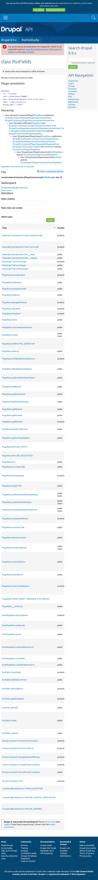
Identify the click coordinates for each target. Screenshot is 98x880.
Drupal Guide (46, 845)
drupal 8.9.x (8, 40)
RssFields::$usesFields (11, 672)
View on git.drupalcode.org (51, 171)
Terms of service (87, 853)
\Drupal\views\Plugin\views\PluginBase (40, 155)
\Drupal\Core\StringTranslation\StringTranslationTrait (32, 126)
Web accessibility (87, 845)
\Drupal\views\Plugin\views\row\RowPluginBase (41, 162)
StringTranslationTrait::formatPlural (17, 748)
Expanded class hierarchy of (17, 166)
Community (26, 842)
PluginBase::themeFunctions (14, 538)
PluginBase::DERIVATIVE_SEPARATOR (18, 344)
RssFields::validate (10, 733)
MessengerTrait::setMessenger (15, 269)
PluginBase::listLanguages (13, 476)
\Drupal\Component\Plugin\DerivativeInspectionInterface (29, 120)
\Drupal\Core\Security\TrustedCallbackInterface (33, 147)
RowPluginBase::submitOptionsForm (18, 647)
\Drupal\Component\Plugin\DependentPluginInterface (36, 144)
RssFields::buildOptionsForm (14, 680)
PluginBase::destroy (10, 351)
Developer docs (47, 851)
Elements (72, 107)
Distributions (65, 856)
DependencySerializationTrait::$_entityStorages (22, 235)
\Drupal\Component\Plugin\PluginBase (25, 134)
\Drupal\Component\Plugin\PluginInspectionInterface (28, 118)
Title (28, 228)
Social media (6, 848)
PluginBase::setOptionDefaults (15, 519)
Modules (64, 851)
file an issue (50, 822)
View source (6, 190)
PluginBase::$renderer (11, 313)
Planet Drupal (7, 845)
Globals (71, 94)
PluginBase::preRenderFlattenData (16, 502)
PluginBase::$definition (12, 282)
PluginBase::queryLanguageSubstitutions (19, 510)
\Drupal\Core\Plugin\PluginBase (26, 149)
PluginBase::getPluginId (12, 409)
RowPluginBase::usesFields (13, 658)
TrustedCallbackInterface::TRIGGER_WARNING (22, 809)
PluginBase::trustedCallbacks (14, 548)
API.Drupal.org (46, 853)
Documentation (47, 842)
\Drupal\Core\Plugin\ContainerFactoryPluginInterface (35, 139)
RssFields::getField (10, 708)
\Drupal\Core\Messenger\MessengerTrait (28, 131)
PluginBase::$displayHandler (14, 289)
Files (70, 96)
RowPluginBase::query (11, 634)
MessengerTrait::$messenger (14, 261)
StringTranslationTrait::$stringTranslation (20, 741)
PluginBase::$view (9, 320)
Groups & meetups (29, 856)
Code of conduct (28, 861)
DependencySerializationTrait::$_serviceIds (20, 247)
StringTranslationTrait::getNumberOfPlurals (21, 757)
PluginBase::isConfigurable (13, 467)
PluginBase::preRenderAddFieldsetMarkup (20, 495)
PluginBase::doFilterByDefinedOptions (18, 359)
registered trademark (59, 874)
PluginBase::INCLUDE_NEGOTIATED (17, 456)
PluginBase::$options (11, 295)
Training (24, 848)
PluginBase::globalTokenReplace (16, 438)
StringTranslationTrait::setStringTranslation (21, 772)
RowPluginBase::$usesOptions (15, 615)
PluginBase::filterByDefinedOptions (17, 369)
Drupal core (65, 848)
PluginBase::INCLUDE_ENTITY (15, 447)
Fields (23, 96)
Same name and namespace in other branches (25, 71)
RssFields (57, 157)
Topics (71, 83)
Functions (72, 89)
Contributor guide (28, 853)
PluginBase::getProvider (12, 415)
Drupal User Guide (48, 848)
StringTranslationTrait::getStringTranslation (21, 765)
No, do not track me (55, 10)
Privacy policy (85, 856)
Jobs (3, 858)
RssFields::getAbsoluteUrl (13, 699)
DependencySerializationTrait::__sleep (18, 254)
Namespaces (73, 99)
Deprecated (73, 102)
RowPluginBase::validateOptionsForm (18, 665)
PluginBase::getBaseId (11, 387)
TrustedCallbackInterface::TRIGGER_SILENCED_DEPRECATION (28, 797)
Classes (71, 86)
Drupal (41, 874)
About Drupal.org (87, 851)
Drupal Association (88, 848)
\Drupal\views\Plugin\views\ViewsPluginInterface (34, 141)
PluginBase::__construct (12, 606)
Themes (63, 853)
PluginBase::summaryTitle (13, 527)
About (82, 842)
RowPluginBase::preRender (13, 625)
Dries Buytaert (78, 874)
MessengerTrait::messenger (14, 265)
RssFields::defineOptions (12, 689)
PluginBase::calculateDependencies (17, 327)
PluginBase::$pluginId (11, 309)
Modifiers (61, 228)
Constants (72, 91)
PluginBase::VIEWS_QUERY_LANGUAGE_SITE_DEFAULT (26, 599)
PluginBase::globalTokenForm (15, 429)
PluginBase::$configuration (13, 275)
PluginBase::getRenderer (12, 422)
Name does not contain (11, 208)
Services (71, 104)
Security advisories (9, 856)
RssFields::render (9, 720)
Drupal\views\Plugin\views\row (14, 188)
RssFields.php (30, 40)
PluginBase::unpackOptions (13, 562)
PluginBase (38, 115)
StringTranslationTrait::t (12, 781)
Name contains (8, 199)
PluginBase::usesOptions (12, 575)
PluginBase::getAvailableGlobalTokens (18, 378)
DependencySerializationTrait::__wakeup (19, 258)
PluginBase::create (10, 335)
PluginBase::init (8, 462)
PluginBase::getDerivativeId (13, 394)
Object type (6, 217)
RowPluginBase (56, 152)
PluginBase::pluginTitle (12, 486)
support (7, 824)
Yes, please (38, 10)
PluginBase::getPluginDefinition (15, 402)
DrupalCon (25, 858)
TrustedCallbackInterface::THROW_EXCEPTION (22, 788)
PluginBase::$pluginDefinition (14, 302)
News (3, 842)
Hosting (24, 851)
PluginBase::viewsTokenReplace (15, 586)
